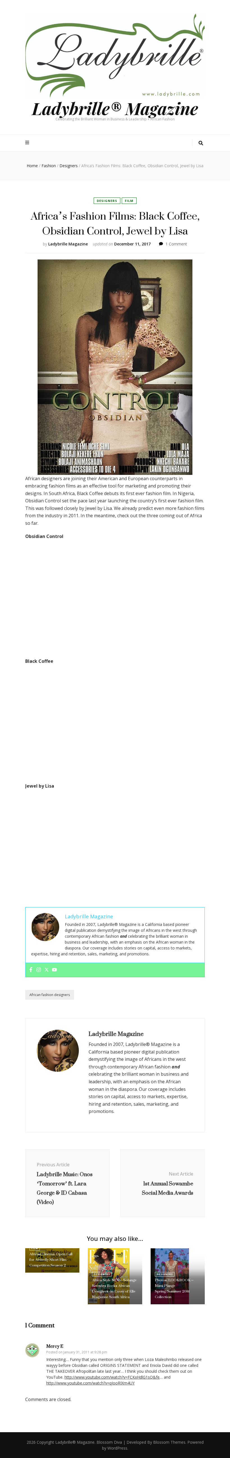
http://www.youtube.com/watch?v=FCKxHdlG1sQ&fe (112, 1377)
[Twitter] (46, 970)
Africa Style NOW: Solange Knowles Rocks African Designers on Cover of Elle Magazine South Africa (114, 1288)
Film (129, 201)
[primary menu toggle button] (28, 142)
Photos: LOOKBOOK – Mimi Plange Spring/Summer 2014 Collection (174, 1288)
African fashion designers (49, 994)
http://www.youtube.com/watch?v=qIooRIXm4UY (90, 1383)
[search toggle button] (201, 143)
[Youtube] (54, 970)
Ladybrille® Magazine (115, 108)
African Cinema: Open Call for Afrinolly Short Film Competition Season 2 (50, 1259)
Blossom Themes (169, 1442)
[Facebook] (30, 970)
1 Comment (176, 244)
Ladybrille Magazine (68, 244)
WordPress (117, 1448)
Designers (107, 201)
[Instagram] (38, 970)
